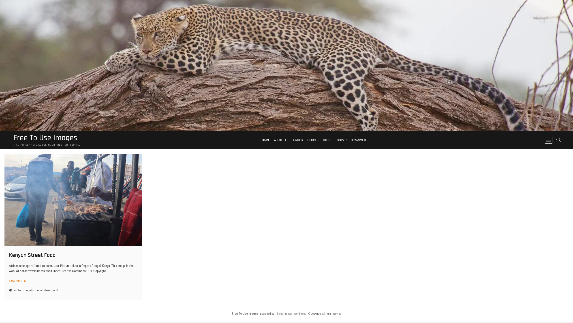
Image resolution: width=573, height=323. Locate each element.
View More (17, 281)
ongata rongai (34, 290)
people (312, 140)
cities (327, 140)
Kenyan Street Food (32, 255)
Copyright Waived (351, 140)
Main (265, 140)
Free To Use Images (45, 138)
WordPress (300, 313)
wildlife (280, 140)
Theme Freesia (283, 313)
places (297, 140)
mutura (19, 290)
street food (51, 290)
